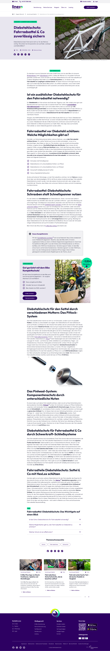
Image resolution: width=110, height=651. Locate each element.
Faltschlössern (44, 75)
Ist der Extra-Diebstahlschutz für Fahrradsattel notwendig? (49, 519)
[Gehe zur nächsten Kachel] (88, 597)
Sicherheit (65, 544)
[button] (95, 1)
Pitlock (48, 339)
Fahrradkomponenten (41, 337)
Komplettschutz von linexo (45, 238)
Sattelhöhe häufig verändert (53, 204)
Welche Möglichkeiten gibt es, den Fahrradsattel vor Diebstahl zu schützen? (50, 526)
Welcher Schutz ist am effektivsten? (41, 532)
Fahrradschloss (54, 544)
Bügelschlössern (32, 75)
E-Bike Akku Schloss (51, 226)
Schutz (43, 544)
